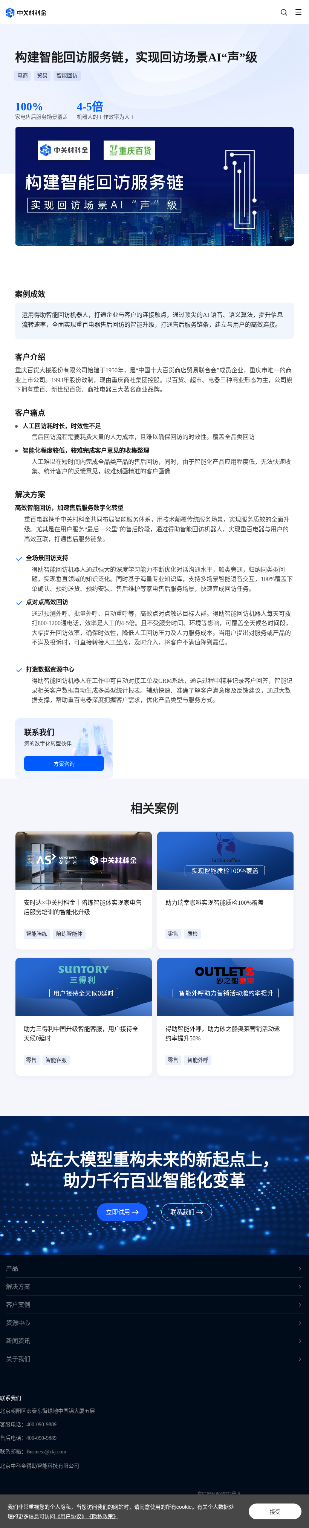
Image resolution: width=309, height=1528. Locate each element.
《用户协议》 (71, 1516)
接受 (275, 1511)
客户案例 (18, 1305)
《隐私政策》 (102, 1516)
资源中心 (18, 1323)
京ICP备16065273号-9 (218, 1494)
